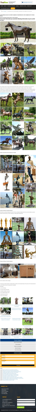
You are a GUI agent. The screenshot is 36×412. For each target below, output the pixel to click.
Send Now (20, 407)
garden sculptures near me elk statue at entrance (10, 369)
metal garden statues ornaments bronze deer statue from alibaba (12, 377)
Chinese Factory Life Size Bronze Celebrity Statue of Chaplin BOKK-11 (28, 306)
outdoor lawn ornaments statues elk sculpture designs (11, 370)
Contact (13, 8)
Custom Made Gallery (5, 8)
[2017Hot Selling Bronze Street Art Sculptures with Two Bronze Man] (5, 331)
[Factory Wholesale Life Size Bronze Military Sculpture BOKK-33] (5, 300)
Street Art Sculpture (18, 348)
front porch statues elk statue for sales (8, 380)
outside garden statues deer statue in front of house (10, 372)
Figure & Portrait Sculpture (18, 342)
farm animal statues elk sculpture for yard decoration (10, 374)
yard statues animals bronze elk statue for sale (10, 376)
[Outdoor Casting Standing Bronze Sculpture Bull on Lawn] (27, 321)
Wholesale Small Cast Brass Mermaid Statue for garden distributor (16, 320)
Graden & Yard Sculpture (18, 346)
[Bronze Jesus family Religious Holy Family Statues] (16, 300)
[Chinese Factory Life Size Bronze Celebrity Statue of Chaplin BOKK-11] (27, 300)
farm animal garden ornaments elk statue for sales (10, 379)
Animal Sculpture (18, 344)
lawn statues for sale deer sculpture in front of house (10, 375)
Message (5, 11)
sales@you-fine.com (28, 2)
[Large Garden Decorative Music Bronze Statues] (16, 331)
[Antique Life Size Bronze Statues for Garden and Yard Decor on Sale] (27, 331)
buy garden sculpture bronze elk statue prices (9, 373)
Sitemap (33, 410)
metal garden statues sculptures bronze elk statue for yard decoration (13, 378)
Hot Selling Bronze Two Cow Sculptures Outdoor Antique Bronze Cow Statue (5, 316)
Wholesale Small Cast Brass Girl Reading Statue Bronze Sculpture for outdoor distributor (17, 309)
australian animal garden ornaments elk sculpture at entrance (12, 371)
